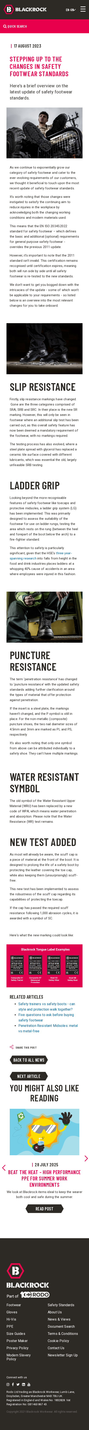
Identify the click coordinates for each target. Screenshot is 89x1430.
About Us (55, 1312)
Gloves (11, 1312)
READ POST (45, 1208)
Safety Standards (61, 1305)
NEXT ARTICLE (28, 1076)
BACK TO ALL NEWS (28, 1060)
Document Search (61, 1327)
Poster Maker (17, 1341)
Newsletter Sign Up (63, 1355)
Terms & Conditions (63, 1334)
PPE (9, 1327)
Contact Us (56, 1348)
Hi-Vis (11, 1319)
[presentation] (3, 1168)
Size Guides (15, 1334)
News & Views (59, 1319)
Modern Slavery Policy (18, 1357)
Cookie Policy (58, 1341)
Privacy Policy (17, 1348)
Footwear (13, 1305)
